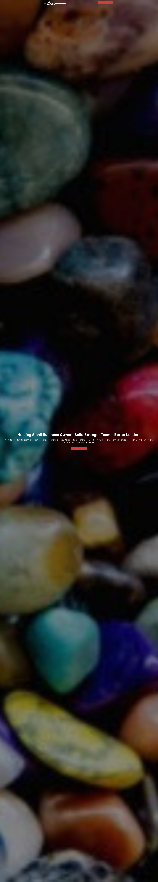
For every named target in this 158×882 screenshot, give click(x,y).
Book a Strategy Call (79, 448)
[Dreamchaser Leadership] (55, 2)
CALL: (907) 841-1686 (106, 2)
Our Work (95, 2)
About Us (89, 2)
